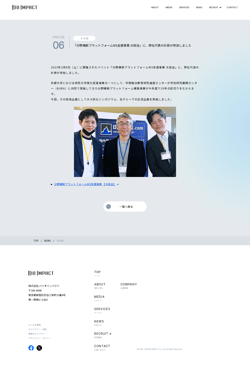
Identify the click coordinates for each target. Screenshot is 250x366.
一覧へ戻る (126, 207)
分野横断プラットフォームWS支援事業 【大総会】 (85, 184)
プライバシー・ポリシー (39, 338)
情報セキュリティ (36, 333)
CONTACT (232, 7)
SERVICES (184, 7)
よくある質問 (34, 324)
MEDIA (169, 7)
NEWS (199, 7)
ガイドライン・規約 (37, 329)
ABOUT (155, 7)
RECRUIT (213, 7)
